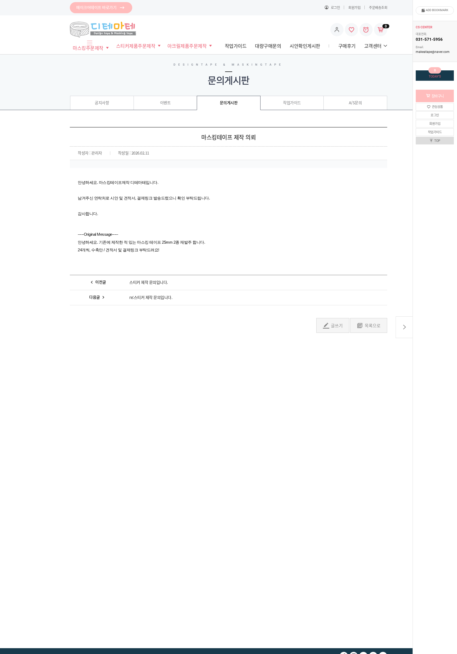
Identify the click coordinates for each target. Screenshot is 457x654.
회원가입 (434, 123)
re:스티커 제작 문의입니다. (150, 297)
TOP (437, 140)
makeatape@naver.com (433, 52)
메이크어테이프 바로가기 (96, 7)
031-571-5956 (429, 39)
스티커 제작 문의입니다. (148, 282)
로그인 (435, 115)
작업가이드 (435, 132)
